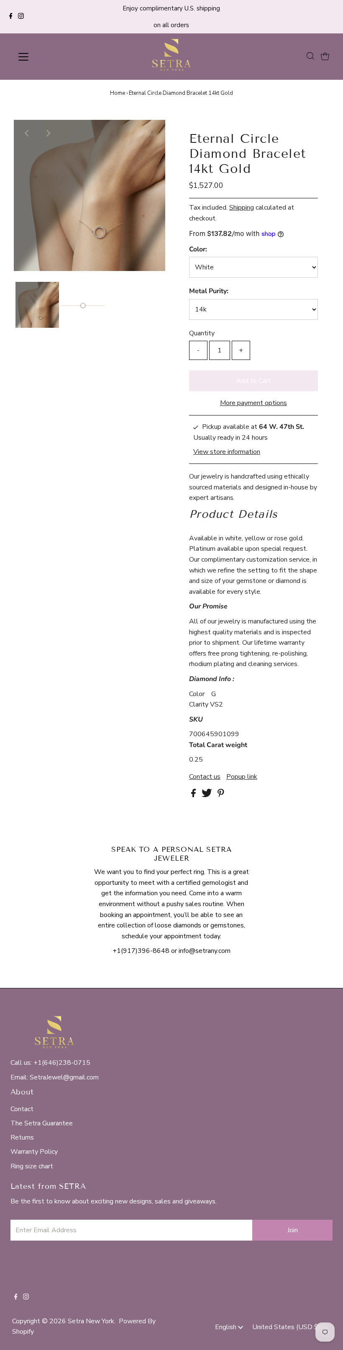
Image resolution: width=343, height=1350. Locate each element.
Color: (198, 249)
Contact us (204, 776)
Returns (22, 1137)
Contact (21, 1109)
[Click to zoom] (152, 133)
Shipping (241, 207)
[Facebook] (11, 17)
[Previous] (27, 133)
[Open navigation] (51, 56)
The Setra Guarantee (41, 1123)
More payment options (253, 403)
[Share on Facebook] (194, 795)
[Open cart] (325, 57)
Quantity (202, 333)
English (226, 1327)
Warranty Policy (34, 1151)
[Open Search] (310, 56)
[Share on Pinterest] (221, 795)
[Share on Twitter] (208, 795)
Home (117, 93)
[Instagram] (21, 17)
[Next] (47, 133)
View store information (226, 451)
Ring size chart (31, 1166)
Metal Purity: (208, 291)
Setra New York (91, 1321)
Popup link (241, 776)
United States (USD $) (287, 1327)
